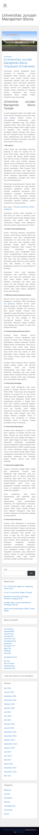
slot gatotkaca (9, 304)
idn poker (7, 653)
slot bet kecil (9, 634)
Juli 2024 (7, 752)
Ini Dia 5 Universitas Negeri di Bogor (18, 592)
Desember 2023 (10, 768)
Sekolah (7, 802)
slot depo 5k (8, 636)
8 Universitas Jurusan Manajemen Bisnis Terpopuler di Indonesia (19, 63)
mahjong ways (9, 666)
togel (5, 118)
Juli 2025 (7, 712)
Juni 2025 (8, 716)
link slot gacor (9, 663)
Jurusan (7, 794)
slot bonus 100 (9, 639)
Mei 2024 (7, 760)
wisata (6, 814)
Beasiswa (7, 790)
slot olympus (8, 629)
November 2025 (10, 700)
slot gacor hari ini (10, 657)
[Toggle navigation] (5, 5)
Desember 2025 (10, 696)
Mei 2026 (7, 688)
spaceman (8, 643)
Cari (5, 569)
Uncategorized (9, 806)
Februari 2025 (9, 724)
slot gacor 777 (9, 646)
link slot (7, 661)
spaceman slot (9, 668)
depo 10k (7, 648)
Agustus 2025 (9, 708)
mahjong (7, 651)
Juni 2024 (8, 756)
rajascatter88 (9, 631)
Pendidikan (8, 798)
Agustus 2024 (9, 748)
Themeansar (20, 832)
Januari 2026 (9, 692)
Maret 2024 (8, 764)
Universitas (8, 56)
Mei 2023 (7, 776)
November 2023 (10, 772)
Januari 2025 (9, 728)
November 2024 (10, 736)
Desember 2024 (10, 732)
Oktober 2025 (9, 704)
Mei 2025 (7, 720)
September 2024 (10, 744)
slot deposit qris (10, 641)
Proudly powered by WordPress (14, 830)
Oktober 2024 (9, 740)
